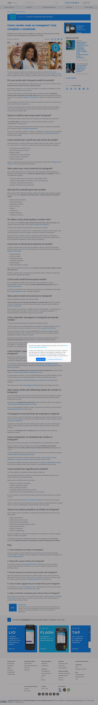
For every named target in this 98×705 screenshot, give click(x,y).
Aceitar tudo (41, 359)
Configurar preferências (54, 359)
